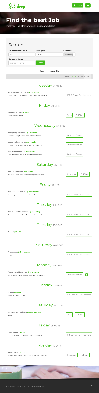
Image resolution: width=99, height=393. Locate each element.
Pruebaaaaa (13, 252)
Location (67, 51)
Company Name (15, 59)
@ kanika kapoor (36, 212)
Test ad (11, 232)
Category (40, 51)
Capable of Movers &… (17, 142)
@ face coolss (34, 92)
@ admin (23, 352)
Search (40, 62)
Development (13, 332)
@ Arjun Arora (33, 272)
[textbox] (50, 54)
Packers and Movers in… (18, 272)
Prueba (11, 292)
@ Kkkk (22, 332)
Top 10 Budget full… (16, 172)
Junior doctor (14, 352)
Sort (87, 77)
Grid (81, 77)
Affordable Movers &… (17, 151)
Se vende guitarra (15, 112)
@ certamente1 (33, 192)
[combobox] (49, 55)
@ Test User (19, 232)
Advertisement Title (17, 51)
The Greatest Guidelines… (19, 212)
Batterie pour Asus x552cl (18, 92)
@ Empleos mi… (24, 252)
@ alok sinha (32, 133)
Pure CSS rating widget (17, 312)
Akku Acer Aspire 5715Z (17, 192)
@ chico (26, 112)
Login (78, 5)
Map (69, 77)
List (75, 77)
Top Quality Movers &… (17, 133)
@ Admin (17, 292)
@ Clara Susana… (34, 312)
